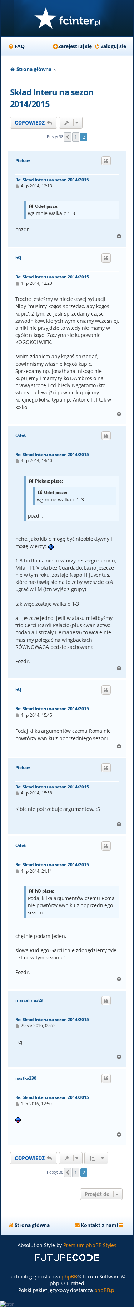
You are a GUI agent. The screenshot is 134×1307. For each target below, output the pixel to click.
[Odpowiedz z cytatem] (106, 161)
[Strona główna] (67, 18)
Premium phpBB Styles (89, 1245)
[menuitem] (16, 46)
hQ (18, 257)
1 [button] (75, 136)
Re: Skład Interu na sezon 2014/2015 (52, 179)
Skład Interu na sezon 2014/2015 (52, 98)
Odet (20, 435)
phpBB (69, 1276)
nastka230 (25, 1078)
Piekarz (23, 160)
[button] (67, 137)
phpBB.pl (105, 1290)
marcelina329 (29, 1000)
